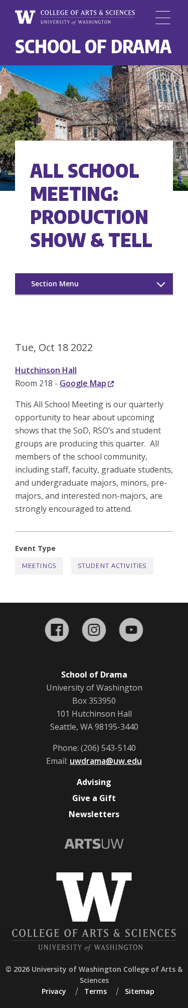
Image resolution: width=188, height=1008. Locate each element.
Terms (95, 991)
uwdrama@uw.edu (106, 760)
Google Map (83, 383)
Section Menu (55, 283)
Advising (94, 782)
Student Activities (112, 566)
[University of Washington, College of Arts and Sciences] (75, 18)
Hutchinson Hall (46, 370)
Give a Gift (94, 798)
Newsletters (94, 814)
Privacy (54, 991)
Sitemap (139, 991)
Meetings (39, 566)
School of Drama (93, 46)
